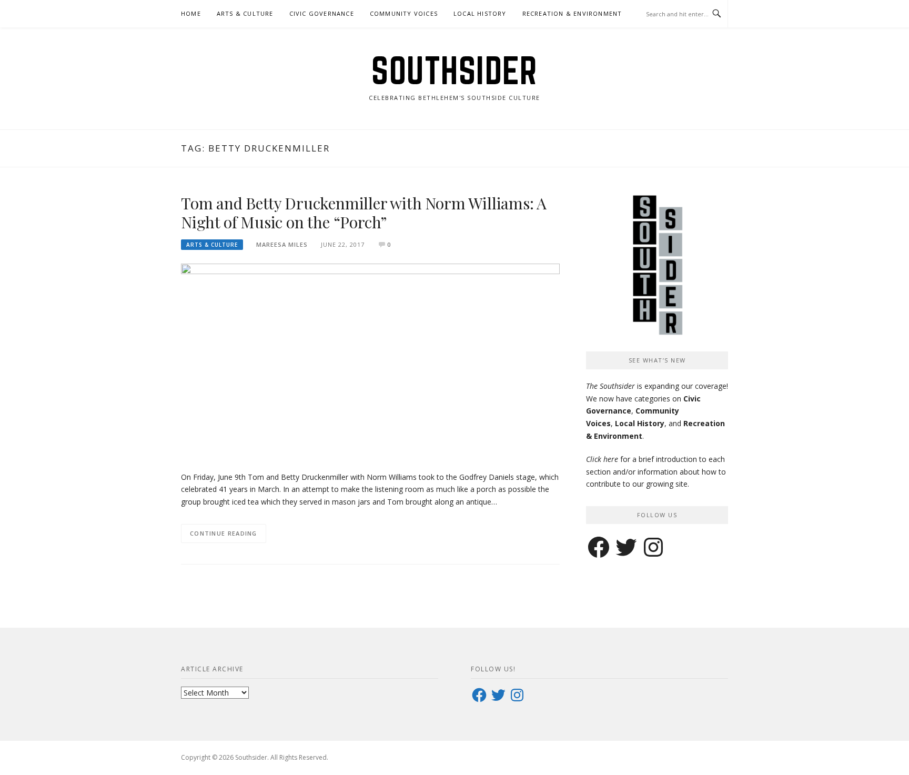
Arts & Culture (245, 13)
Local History (480, 13)
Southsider (454, 70)
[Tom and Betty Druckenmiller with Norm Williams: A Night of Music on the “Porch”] (370, 361)
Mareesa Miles (282, 244)
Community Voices (404, 13)
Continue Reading (223, 533)
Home (191, 13)
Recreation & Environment (572, 13)
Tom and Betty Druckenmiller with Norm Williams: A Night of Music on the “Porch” (364, 213)
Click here (602, 459)
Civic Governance (321, 13)
